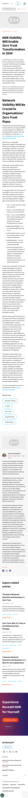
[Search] (11, 3)
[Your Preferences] (2, 795)
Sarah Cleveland (14, 453)
